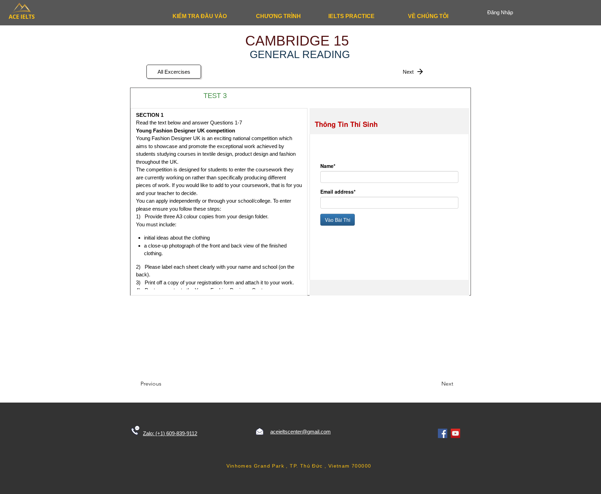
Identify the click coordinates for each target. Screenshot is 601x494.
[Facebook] (442, 433)
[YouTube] (455, 433)
